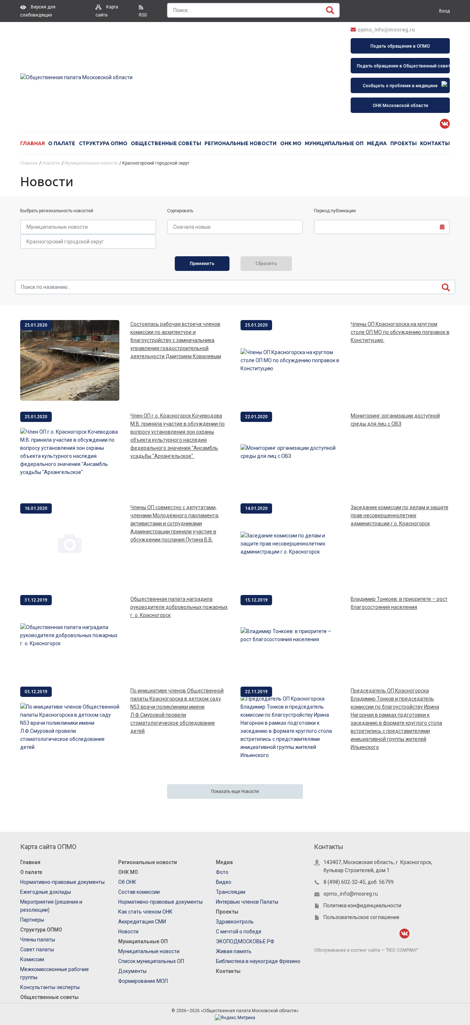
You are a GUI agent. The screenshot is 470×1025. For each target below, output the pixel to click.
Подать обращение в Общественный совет (403, 66)
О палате (61, 143)
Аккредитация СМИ (142, 922)
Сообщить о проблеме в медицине (400, 85)
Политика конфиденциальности (362, 905)
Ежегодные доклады (45, 892)
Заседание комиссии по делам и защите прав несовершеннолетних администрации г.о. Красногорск (399, 515)
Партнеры (32, 920)
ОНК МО (290, 143)
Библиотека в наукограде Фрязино (258, 961)
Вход (444, 11)
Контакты (435, 143)
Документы (132, 971)
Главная (32, 143)
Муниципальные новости (149, 951)
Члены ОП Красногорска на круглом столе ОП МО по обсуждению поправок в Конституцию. (400, 332)
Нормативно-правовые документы (62, 882)
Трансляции (230, 892)
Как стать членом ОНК (145, 912)
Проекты (403, 143)
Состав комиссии (139, 892)
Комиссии (32, 959)
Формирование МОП (143, 981)
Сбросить (266, 263)
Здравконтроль (235, 922)
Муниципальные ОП (334, 143)
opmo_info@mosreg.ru (386, 30)
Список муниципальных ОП (151, 961)
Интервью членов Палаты (247, 902)
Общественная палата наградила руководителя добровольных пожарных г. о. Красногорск (179, 607)
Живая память (234, 951)
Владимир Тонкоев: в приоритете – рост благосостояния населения (399, 603)
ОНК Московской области (400, 105)
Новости (128, 931)
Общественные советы (166, 143)
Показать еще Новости (235, 791)
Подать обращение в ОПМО (400, 46)
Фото (222, 872)
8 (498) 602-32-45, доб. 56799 (358, 882)
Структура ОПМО (103, 143)
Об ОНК (127, 882)
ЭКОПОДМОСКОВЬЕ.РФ (245, 941)
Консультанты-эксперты (50, 987)
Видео (223, 882)
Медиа (377, 143)
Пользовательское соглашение (361, 917)
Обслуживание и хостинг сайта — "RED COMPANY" (366, 950)
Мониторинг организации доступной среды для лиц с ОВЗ (395, 420)
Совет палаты (37, 949)
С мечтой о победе (238, 931)
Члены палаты (37, 940)
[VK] (445, 124)
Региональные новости (240, 143)
